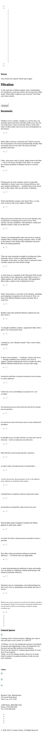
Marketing (13, 58)
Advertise (8, 717)
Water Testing (14, 56)
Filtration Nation (8, 308)
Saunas (12, 46)
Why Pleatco (5, 681)
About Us (8, 715)
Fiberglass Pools (15, 18)
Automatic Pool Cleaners (18, 12)
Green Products (15, 22)
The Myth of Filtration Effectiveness (15, 251)
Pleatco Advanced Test (9, 675)
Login (7, 66)
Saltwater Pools (15, 60)
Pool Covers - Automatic (18, 32)
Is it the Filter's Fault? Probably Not (15, 156)
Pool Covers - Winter (17, 34)
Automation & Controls (18, 14)
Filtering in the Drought (11, 353)
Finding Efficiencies (9, 533)
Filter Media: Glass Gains (11, 502)
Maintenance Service (17, 28)
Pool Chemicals (15, 30)
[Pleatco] (4, 635)
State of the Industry (17, 54)
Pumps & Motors (16, 38)
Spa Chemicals (15, 48)
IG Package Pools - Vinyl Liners (21, 26)
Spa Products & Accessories (19, 50)
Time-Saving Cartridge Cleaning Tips (16, 433)
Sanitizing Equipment (17, 44)
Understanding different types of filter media (19, 116)
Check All (4, 104)
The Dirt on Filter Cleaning (12, 402)
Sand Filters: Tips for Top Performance (16, 417)
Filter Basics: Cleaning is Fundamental (17, 461)
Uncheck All (13, 104)
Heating (12, 24)
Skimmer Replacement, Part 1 (13, 474)
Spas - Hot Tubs (15, 52)
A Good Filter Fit (7, 371)
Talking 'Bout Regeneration (12, 323)
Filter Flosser (5, 687)
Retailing (13, 40)
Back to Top (5, 726)
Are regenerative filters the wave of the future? (20, 270)
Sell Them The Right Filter (11, 137)
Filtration (13, 20)
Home (7, 6)
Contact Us (9, 721)
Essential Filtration (8, 196)
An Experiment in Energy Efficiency (15, 564)
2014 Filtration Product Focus (13, 338)
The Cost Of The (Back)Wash (12, 289)
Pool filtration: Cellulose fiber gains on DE (18, 233)
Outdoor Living (15, 62)
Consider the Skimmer (10, 580)
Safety (12, 42)
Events (7, 719)
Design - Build (15, 16)
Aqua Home (9, 64)
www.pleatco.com (7, 711)
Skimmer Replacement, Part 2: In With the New (21, 489)
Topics (7, 8)
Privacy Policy (10, 723)
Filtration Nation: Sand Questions (14, 387)
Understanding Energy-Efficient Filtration (18, 549)
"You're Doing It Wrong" (11, 448)
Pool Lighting (14, 36)
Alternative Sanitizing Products (20, 10)
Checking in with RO (9, 597)
